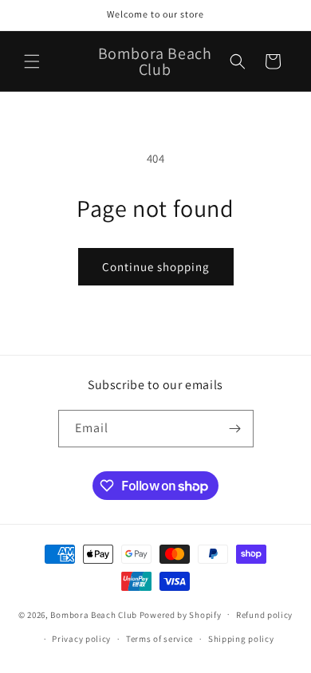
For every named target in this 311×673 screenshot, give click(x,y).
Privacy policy (81, 638)
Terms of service (159, 638)
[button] (31, 61)
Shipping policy (241, 638)
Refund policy (264, 614)
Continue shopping (156, 266)
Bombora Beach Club (93, 614)
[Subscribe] (235, 428)
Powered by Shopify (181, 614)
